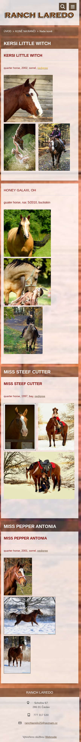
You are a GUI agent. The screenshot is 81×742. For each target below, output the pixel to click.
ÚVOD (7, 31)
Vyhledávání (62, 6)
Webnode (51, 736)
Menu (72, 6)
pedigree (40, 396)
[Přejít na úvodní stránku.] (39, 10)
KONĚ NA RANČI (25, 31)
